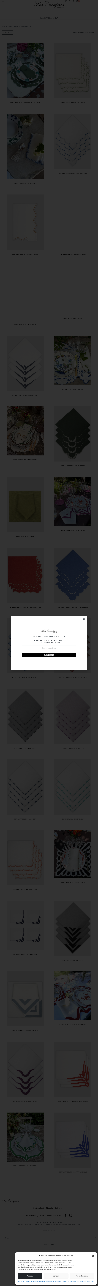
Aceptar (30, 1276)
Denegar (56, 1276)
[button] (93, 1256)
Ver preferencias (82, 1276)
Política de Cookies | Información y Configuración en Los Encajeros (39, 1281)
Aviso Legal (90, 1281)
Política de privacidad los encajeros (74, 1281)
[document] (49, 643)
